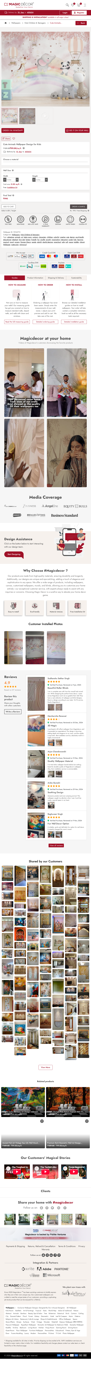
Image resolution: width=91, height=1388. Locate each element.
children (50, 237)
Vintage (39, 1322)
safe (63, 242)
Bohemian (52, 1313)
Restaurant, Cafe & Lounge (29, 1319)
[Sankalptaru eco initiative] (74, 1293)
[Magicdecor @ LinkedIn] (58, 1207)
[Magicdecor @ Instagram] (46, 1207)
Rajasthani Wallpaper (28, 1325)
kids (75, 239)
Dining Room (72, 1327)
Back (82, 23)
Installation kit (12, 187)
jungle (70, 239)
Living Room (32, 1327)
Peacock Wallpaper (12, 1325)
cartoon (35, 237)
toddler (76, 242)
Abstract (8, 1313)
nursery (17, 242)
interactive (64, 239)
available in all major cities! (46, 17)
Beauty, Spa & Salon (35, 1313)
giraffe (42, 239)
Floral (25, 1316)
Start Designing (14, 554)
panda (34, 242)
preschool (57, 242)
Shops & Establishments (49, 1319)
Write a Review (13, 711)
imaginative (56, 239)
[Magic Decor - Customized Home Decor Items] (19, 4)
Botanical (60, 1313)
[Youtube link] (43, 1255)
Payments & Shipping (15, 1246)
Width (5, 176)
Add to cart (8, 206)
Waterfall (55, 1322)
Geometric (44, 1316)
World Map (52, 1310)
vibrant (82, 242)
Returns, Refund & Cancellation (41, 1246)
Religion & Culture (12, 1319)
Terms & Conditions (66, 1246)
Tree (45, 1313)
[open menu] (85, 5)
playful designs (48, 242)
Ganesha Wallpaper (77, 1325)
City (7, 1316)
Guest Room (10, 1330)
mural (12, 242)
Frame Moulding (17, 1333)
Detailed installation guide (74, 321)
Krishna (15, 1327)
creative (62, 237)
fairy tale (22, 239)
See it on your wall (78, 130)
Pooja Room (50, 1327)
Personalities (49, 1330)
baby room (28, 237)
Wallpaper (6, 244)
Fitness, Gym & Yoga (73, 1330)
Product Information (35, 277)
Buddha (8, 1327)
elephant (15, 239)
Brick (67, 1313)
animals (17, 237)
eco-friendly (80, 237)
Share (7, 138)
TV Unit (58, 1333)
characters (42, 237)
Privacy (81, 1246)
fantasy (28, 239)
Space (75, 1319)
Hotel (52, 1316)
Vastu (45, 1310)
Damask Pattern (15, 1316)
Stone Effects (10, 1322)
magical (6, 242)
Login (65, 12)
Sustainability (76, 277)
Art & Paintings (28, 1310)
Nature (75, 1310)
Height (35, 176)
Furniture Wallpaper (36, 1330)
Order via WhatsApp (13, 130)
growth (48, 239)
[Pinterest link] (59, 1255)
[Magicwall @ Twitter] (52, 1207)
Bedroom (23, 1327)
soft (67, 242)
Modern (33, 1333)
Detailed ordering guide (45, 321)
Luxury (26, 1333)
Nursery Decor (25, 242)
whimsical (23, 244)
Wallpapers (16, 234)
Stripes (18, 1322)
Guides (14, 277)
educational (7, 239)
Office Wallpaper (65, 1319)
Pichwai (51, 1333)
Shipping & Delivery (56, 277)
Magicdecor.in (17, 1355)
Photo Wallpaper (68, 1333)
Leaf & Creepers (61, 1316)
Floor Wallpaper (21, 1330)
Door (7, 1333)
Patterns (77, 1316)
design (72, 237)
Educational (60, 1330)
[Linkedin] (51, 1255)
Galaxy (36, 1316)
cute (67, 237)
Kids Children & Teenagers (30, 234)
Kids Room (9, 1310)
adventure (10, 237)
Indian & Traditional (65, 1310)
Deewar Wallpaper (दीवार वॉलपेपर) (70, 1322)
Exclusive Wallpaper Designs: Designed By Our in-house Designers (41, 1308)
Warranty (46, 1249)
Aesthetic (18, 1310)
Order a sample (78, 206)
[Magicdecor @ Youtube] (41, 1207)
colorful (56, 237)
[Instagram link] (47, 1255)
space (71, 242)
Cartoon (74, 1313)
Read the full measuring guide (17, 321)
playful (39, 242)
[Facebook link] (55, 1255)
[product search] (67, 5)
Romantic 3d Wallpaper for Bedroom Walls (53, 1325)
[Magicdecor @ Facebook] (64, 1207)
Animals (16, 1313)
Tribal (33, 1322)
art (22, 237)
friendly (33, 239)
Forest (30, 1316)
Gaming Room (61, 1327)
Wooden (47, 1322)
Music (71, 1316)
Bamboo (23, 1313)
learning (80, 239)
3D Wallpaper (71, 1308)
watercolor (15, 244)
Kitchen (41, 1327)
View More (45, 1067)
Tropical (38, 1310)
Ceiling (81, 1313)
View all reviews (56, 845)
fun (38, 239)
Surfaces (26, 1322)
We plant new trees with (74, 1287)
